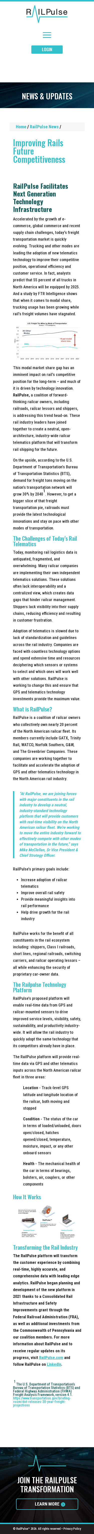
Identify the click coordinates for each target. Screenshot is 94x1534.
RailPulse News (44, 126)
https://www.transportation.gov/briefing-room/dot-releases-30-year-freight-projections (42, 1401)
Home (21, 126)
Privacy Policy (72, 1529)
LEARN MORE (47, 1504)
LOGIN (47, 49)
